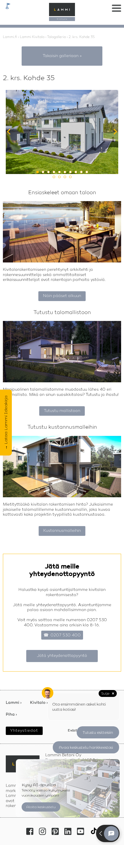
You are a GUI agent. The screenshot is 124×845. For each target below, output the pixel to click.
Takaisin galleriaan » (62, 56)
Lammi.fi (10, 37)
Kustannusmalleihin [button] (62, 531)
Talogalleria (56, 37)
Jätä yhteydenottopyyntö (62, 656)
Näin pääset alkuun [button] (62, 296)
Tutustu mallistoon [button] (62, 411)
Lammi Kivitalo (32, 37)
